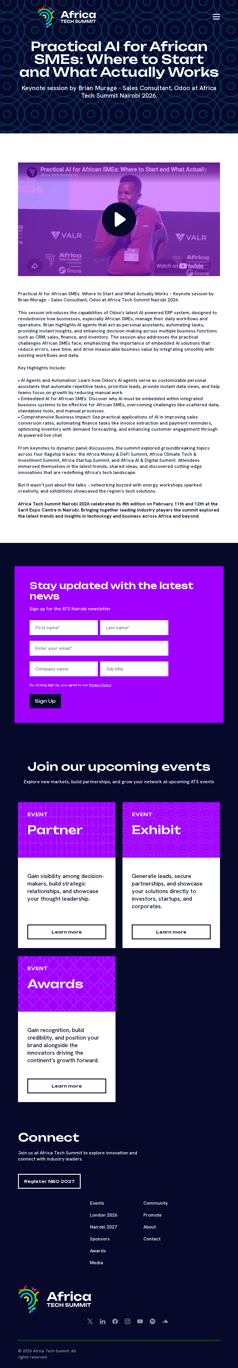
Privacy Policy (100, 685)
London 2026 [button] (103, 1215)
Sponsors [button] (100, 1239)
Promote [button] (152, 1215)
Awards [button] (98, 1251)
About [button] (149, 1227)
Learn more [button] (67, 931)
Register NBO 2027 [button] (49, 1181)
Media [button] (96, 1263)
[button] (67, 17)
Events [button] (97, 1203)
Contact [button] (152, 1239)
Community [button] (155, 1203)
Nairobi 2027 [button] (103, 1227)
